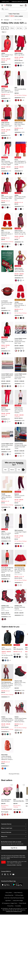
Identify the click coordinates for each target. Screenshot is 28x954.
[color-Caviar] (17, 812)
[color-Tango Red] (3, 353)
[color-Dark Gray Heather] (5, 246)
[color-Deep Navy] (5, 353)
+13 (23, 134)
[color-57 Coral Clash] (5, 814)
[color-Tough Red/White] (3, 207)
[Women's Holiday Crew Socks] (7, 596)
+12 (23, 386)
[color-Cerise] (3, 313)
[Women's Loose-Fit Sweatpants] (21, 483)
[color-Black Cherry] (16, 508)
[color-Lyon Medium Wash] (5, 660)
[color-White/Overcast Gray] (18, 135)
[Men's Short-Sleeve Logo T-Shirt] (21, 112)
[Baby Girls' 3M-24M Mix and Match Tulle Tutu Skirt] (21, 557)
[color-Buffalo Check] (3, 619)
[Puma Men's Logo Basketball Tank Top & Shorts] (7, 557)
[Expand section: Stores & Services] (14, 832)
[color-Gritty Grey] (21, 508)
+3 (9, 207)
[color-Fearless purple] (21, 546)
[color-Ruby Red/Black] (3, 67)
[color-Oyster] (5, 313)
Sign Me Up (14, 847)
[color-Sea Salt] (8, 313)
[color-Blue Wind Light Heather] (18, 280)
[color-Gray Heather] (5, 422)
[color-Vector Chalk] (18, 508)
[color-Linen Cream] (21, 386)
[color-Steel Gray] (21, 65)
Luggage (20, 16)
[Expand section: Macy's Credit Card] (14, 828)
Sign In (21, 5)
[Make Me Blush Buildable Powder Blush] (7, 791)
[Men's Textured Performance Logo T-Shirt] (7, 112)
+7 (9, 543)
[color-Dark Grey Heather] (26, 657)
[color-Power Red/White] (16, 209)
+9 (23, 244)
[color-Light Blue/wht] (5, 101)
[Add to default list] (23, 631)
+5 (9, 101)
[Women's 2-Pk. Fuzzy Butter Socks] (21, 671)
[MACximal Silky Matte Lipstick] (21, 78)
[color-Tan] (18, 351)
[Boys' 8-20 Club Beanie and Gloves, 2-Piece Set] (7, 220)
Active (16, 16)
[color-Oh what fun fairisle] (10, 734)
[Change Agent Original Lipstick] (21, 521)
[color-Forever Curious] (18, 100)
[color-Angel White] (18, 585)
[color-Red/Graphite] (16, 135)
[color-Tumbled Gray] (5, 207)
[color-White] (18, 386)
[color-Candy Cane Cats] (5, 619)
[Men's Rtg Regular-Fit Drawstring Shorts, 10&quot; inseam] (21, 149)
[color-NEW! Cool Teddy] (21, 100)
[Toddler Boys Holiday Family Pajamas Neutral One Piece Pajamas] (7, 707)
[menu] (2, 5)
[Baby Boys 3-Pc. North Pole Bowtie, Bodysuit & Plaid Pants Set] (7, 671)
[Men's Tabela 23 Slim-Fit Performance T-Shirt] (21, 184)
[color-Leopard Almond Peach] (21, 693)
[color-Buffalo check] (5, 734)
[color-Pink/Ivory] (3, 510)
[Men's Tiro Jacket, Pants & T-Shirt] (7, 521)
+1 (21, 656)
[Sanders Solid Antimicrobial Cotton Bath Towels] (21, 364)
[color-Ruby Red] (16, 585)
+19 (23, 280)
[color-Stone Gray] (8, 353)
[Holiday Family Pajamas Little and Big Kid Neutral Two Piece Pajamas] (21, 707)
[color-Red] (3, 138)
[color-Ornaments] (8, 734)
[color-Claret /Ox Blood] (16, 244)
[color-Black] (5, 67)
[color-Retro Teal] (23, 508)
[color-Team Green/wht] (8, 101)
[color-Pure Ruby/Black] (3, 173)
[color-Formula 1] (16, 456)
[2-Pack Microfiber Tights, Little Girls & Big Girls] (7, 483)
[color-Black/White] (5, 173)
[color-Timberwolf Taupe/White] (8, 138)
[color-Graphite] (21, 423)
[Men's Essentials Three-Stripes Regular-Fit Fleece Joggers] (7, 149)
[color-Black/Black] (5, 510)
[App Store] (6, 884)
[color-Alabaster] (8, 422)
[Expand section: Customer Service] (14, 824)
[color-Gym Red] (16, 318)
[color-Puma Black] (21, 173)
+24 (23, 423)
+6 (9, 67)
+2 (23, 173)
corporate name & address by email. (14, 911)
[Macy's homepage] (2, 19)
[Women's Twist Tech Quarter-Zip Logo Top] (21, 220)
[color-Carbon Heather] (23, 318)
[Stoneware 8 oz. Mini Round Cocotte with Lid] (7, 291)
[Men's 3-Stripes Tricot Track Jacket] (7, 42)
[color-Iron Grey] (20, 657)
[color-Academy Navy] (18, 65)
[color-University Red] (3, 246)
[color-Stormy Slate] (18, 173)
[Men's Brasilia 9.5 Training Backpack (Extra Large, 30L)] (19, 637)
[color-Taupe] (20, 812)
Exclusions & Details (11, 864)
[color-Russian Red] (16, 100)
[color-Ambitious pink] (18, 546)
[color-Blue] (15, 657)
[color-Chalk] (21, 456)
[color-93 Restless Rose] (7, 814)
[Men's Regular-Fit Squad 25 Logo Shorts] (7, 78)
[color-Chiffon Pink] (10, 313)
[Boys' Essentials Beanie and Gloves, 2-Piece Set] (21, 291)
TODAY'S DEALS (5, 1)
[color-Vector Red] (3, 422)
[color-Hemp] (18, 318)
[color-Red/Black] (16, 65)
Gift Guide (6, 19)
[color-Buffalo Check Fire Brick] (16, 693)
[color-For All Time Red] (16, 173)
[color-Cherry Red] (16, 386)
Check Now (18, 864)
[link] (7, 60)
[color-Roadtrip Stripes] (8, 660)
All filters (21, 463)
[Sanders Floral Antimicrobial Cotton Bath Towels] (21, 329)
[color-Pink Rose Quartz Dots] (23, 693)
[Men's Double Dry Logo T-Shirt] (7, 329)
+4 (9, 353)
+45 (23, 100)
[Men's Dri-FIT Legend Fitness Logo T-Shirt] (7, 184)
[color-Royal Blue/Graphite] (21, 135)
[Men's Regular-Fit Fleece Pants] (7, 397)
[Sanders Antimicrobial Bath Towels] (7, 434)
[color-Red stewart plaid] (3, 734)
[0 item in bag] (26, 5)
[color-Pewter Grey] (23, 351)
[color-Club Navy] (21, 351)
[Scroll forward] (23, 469)
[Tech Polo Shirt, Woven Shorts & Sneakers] (21, 397)
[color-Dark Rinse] (3, 660)
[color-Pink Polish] (21, 585)
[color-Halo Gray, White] (18, 244)
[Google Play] (17, 884)
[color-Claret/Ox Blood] (16, 280)
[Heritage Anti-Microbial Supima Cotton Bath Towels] (21, 434)
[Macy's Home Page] (8, 5)
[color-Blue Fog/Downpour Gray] (21, 280)
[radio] (2, 67)
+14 (10, 138)
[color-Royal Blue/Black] (8, 173)
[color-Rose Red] (16, 351)
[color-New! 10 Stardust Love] (2, 814)
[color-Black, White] (21, 244)
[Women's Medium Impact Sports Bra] (21, 257)
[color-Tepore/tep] (3, 101)
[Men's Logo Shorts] (21, 42)
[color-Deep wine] (16, 546)
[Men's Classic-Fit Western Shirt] (7, 637)
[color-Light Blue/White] (18, 209)
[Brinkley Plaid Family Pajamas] (21, 596)
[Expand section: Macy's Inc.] (14, 836)
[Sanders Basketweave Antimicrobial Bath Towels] (7, 364)
